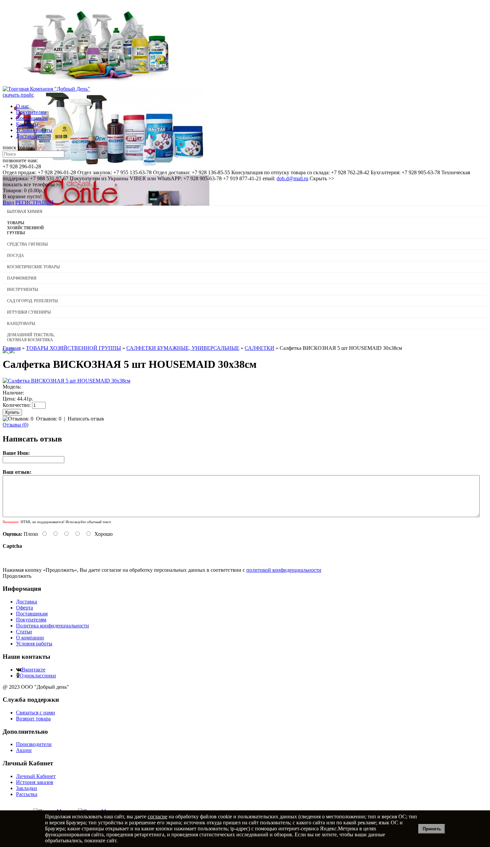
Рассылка (26, 794)
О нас (22, 106)
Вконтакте (33, 669)
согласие (157, 816)
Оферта (24, 607)
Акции (24, 750)
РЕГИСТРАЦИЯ (34, 202)
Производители (34, 744)
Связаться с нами (35, 712)
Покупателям (31, 112)
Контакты (27, 124)
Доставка (26, 136)
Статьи (24, 631)
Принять (432, 828)
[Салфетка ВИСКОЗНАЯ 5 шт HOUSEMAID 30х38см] (66, 381)
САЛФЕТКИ (259, 348)
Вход (8, 202)
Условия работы (34, 130)
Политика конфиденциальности (52, 625)
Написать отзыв (86, 419)
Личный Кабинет (36, 776)
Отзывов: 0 (48, 419)
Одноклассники (38, 675)
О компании (30, 637)
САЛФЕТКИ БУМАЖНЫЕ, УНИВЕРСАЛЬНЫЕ (182, 348)
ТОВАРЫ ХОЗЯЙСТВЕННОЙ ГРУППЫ (73, 348)
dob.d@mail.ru (292, 178)
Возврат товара (33, 718)
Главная (12, 348)
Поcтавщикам (32, 118)
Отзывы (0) (15, 424)
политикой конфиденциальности (283, 570)
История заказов (34, 782)
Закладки (26, 788)
